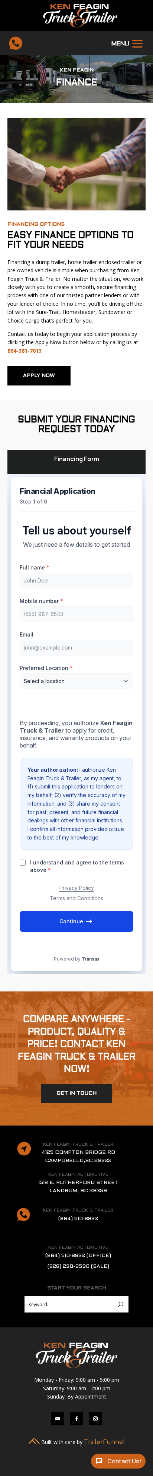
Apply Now (39, 375)
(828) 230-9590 (78, 1266)
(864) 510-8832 (78, 1218)
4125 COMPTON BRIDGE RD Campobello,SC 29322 (78, 1156)
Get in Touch (76, 1093)
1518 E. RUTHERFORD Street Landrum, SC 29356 (78, 1186)
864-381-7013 (24, 350)
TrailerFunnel (104, 1441)
